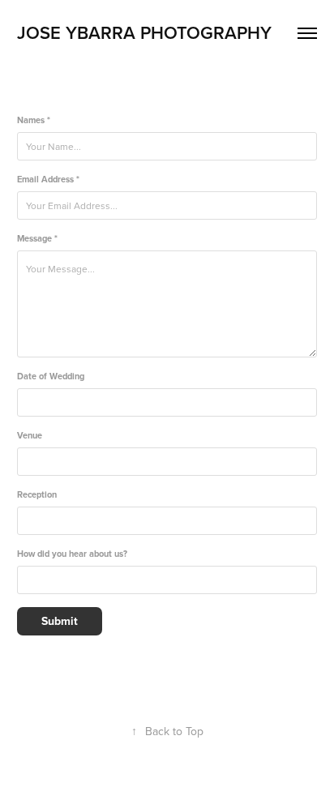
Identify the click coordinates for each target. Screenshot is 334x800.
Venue (29, 436)
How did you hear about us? (72, 554)
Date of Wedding (50, 376)
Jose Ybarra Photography (146, 32)
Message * (37, 239)
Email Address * (48, 179)
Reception (37, 495)
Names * (33, 120)
